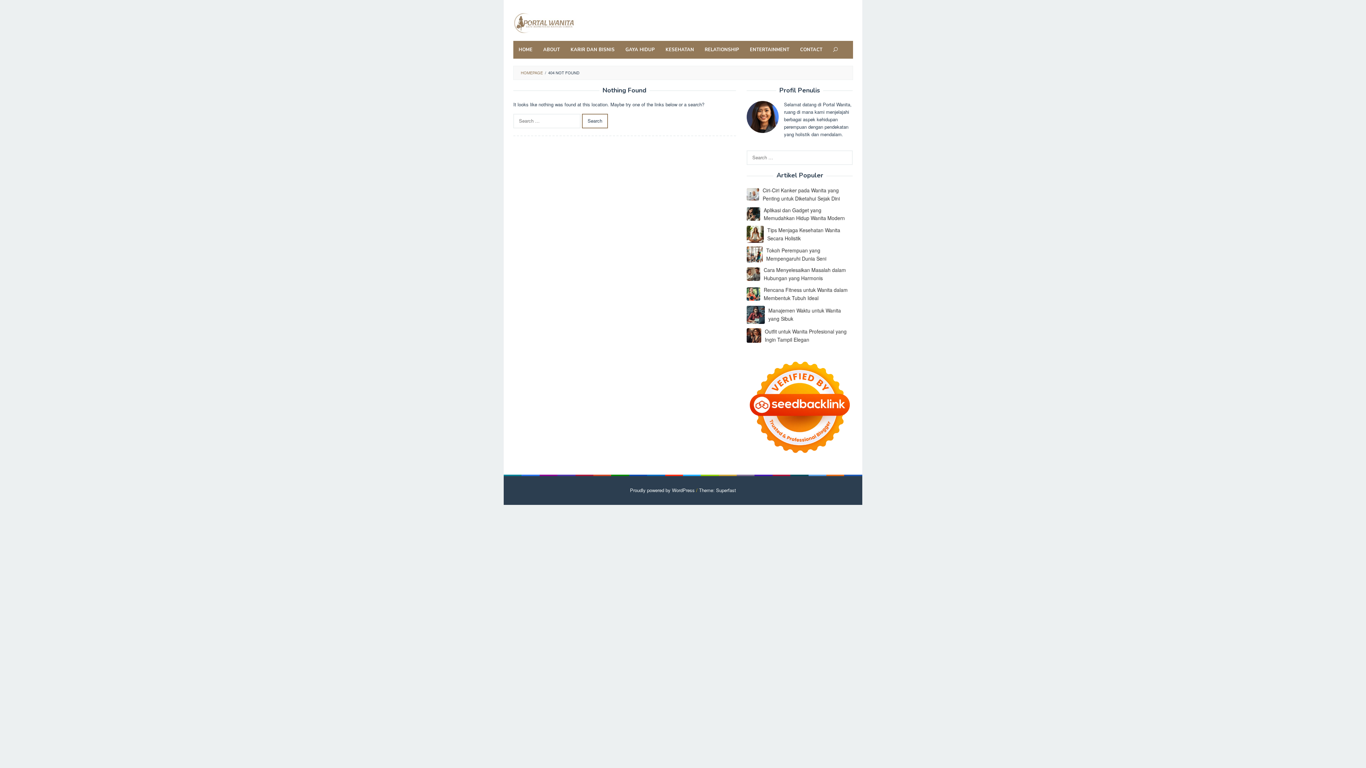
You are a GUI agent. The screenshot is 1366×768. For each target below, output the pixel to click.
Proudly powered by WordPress (662, 490)
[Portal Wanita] (559, 22)
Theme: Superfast (717, 490)
